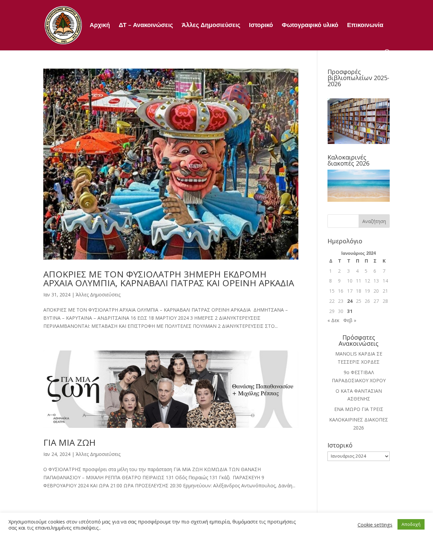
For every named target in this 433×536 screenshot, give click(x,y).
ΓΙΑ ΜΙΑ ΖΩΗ (69, 442)
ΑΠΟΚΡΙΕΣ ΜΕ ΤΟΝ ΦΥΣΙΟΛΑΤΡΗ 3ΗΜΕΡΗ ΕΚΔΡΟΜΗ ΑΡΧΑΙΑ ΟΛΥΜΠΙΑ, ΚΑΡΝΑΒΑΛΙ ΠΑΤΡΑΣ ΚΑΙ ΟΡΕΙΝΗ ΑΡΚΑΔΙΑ (168, 278)
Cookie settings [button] (375, 524)
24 (349, 301)
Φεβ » (349, 320)
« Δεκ (333, 320)
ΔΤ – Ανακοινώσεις (146, 25)
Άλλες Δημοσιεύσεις (211, 25)
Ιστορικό (261, 25)
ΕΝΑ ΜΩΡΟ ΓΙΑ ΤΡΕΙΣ (358, 409)
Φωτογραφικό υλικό (310, 25)
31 (349, 311)
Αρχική (100, 25)
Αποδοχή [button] (411, 524)
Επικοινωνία (365, 25)
